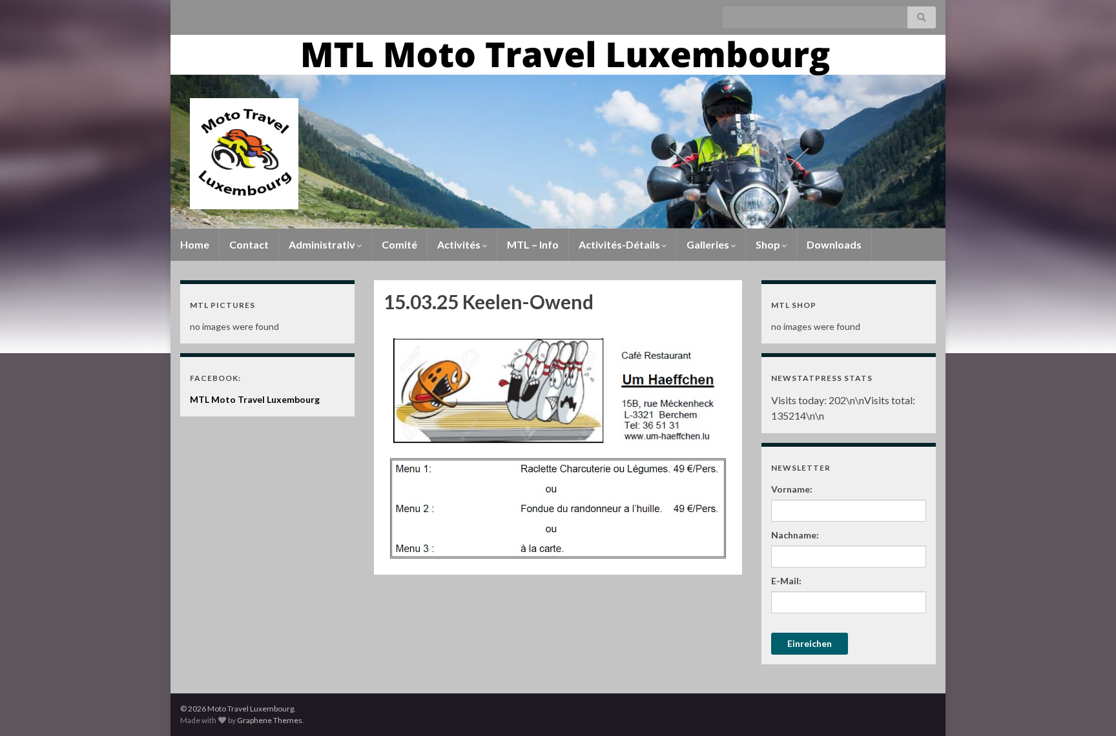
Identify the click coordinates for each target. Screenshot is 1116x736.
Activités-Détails (620, 244)
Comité (399, 244)
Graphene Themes (269, 720)
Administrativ (323, 244)
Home (194, 244)
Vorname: (791, 489)
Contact (249, 244)
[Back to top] (1087, 707)
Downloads (834, 244)
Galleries (709, 244)
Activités (459, 244)
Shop (769, 244)
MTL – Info (533, 244)
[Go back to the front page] (558, 132)
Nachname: (795, 534)
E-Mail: (786, 580)
